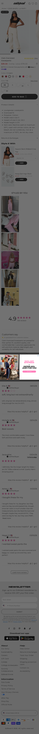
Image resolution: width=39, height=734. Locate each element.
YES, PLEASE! (29, 371)
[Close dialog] (38, 355)
